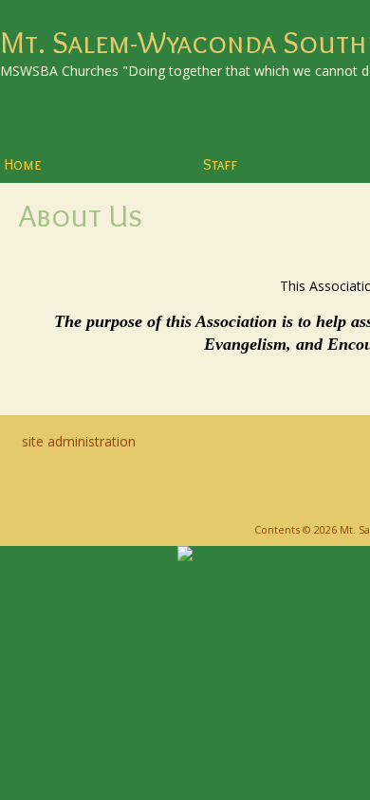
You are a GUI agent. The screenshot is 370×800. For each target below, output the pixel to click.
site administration (79, 441)
